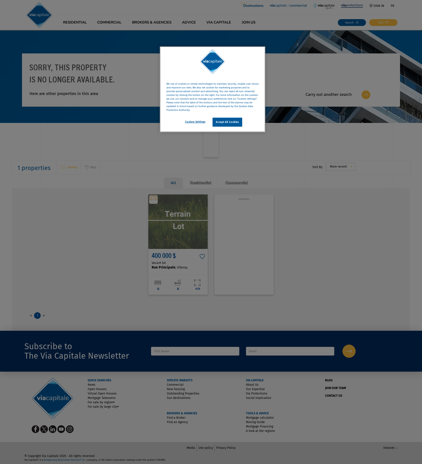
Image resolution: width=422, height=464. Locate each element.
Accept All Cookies (227, 122)
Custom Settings (195, 121)
